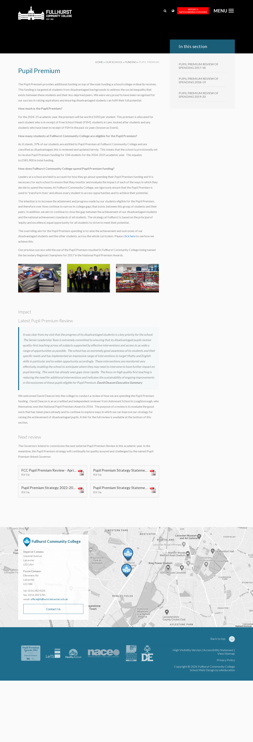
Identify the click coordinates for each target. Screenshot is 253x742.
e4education (227, 670)
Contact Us (53, 609)
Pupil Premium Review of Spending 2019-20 (198, 94)
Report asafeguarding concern (193, 10)
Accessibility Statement (218, 650)
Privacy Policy (226, 660)
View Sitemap (226, 653)
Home (99, 62)
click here (129, 236)
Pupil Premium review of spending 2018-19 (198, 80)
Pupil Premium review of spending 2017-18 (198, 65)
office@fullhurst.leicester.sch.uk (49, 599)
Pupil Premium (149, 62)
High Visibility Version (187, 650)
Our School (114, 62)
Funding (131, 62)
